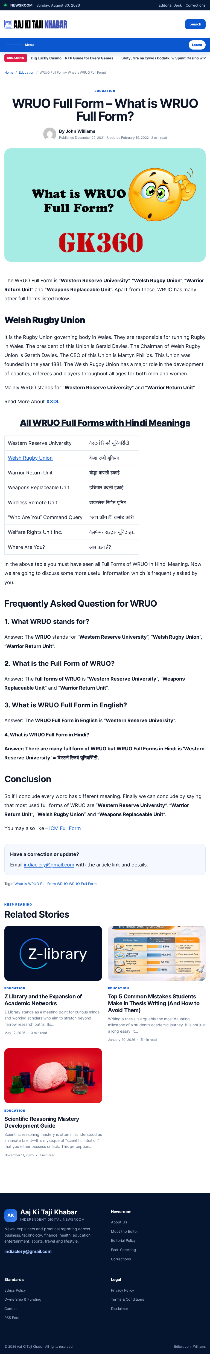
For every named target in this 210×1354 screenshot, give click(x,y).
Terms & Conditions (127, 1299)
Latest (197, 45)
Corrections (196, 5)
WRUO (62, 883)
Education (26, 72)
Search (195, 24)
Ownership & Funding (22, 1299)
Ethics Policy (15, 1290)
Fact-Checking (123, 1250)
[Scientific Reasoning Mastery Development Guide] (53, 1075)
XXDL (53, 401)
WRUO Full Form (83, 883)
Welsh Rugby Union (30, 458)
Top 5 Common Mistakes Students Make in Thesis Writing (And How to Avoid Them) (153, 1003)
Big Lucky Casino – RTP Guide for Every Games (72, 58)
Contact (11, 1308)
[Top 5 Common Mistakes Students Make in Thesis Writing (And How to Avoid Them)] (157, 953)
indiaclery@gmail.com (49, 865)
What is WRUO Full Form (35, 883)
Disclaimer (119, 1308)
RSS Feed (12, 1317)
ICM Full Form (65, 828)
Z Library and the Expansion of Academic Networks (43, 1000)
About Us (119, 1222)
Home (8, 72)
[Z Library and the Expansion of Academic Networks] (53, 953)
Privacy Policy (122, 1290)
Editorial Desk (170, 5)
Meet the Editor (124, 1231)
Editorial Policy (123, 1240)
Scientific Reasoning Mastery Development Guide (41, 1122)
